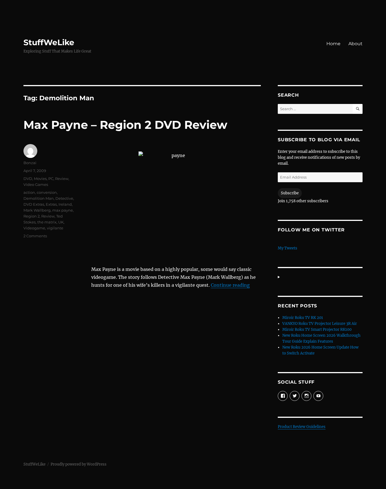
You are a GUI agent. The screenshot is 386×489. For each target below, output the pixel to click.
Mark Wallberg (37, 210)
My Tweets (287, 248)
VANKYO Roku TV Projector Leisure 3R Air (319, 323)
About (355, 43)
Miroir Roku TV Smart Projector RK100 (317, 329)
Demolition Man (38, 198)
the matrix (47, 222)
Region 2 (31, 216)
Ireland (65, 204)
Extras (51, 204)
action (29, 192)
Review (61, 178)
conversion (47, 192)
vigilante (55, 228)
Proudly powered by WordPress (79, 464)
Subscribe (290, 193)
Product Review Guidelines (302, 426)
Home (333, 43)
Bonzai (29, 162)
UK (61, 222)
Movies (40, 178)
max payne (62, 210)
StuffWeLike (48, 42)
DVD (27, 178)
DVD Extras (33, 204)
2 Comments (35, 236)
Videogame (34, 228)
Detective (64, 198)
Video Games (35, 184)
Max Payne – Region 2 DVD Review (125, 125)
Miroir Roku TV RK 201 (302, 317)
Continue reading (230, 285)
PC (50, 178)
